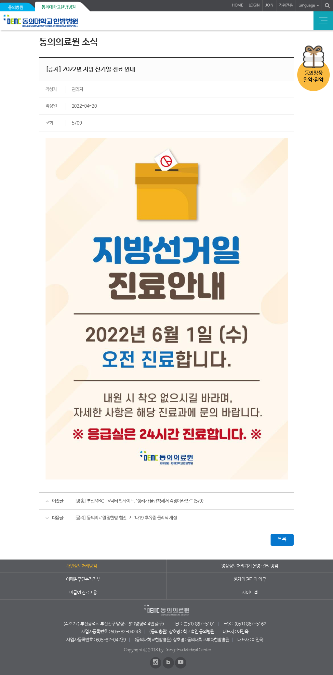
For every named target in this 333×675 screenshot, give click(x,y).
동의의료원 (49, 20)
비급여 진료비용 (83, 592)
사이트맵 (249, 592)
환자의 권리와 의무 (249, 579)
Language (307, 5)
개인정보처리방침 (81, 566)
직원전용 (286, 5)
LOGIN (254, 5)
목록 (282, 539)
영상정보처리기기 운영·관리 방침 (249, 566)
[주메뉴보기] (323, 20)
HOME (237, 5)
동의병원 (15, 7)
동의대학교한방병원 (59, 7)
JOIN (269, 5)
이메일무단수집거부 (83, 579)
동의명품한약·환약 (313, 76)
